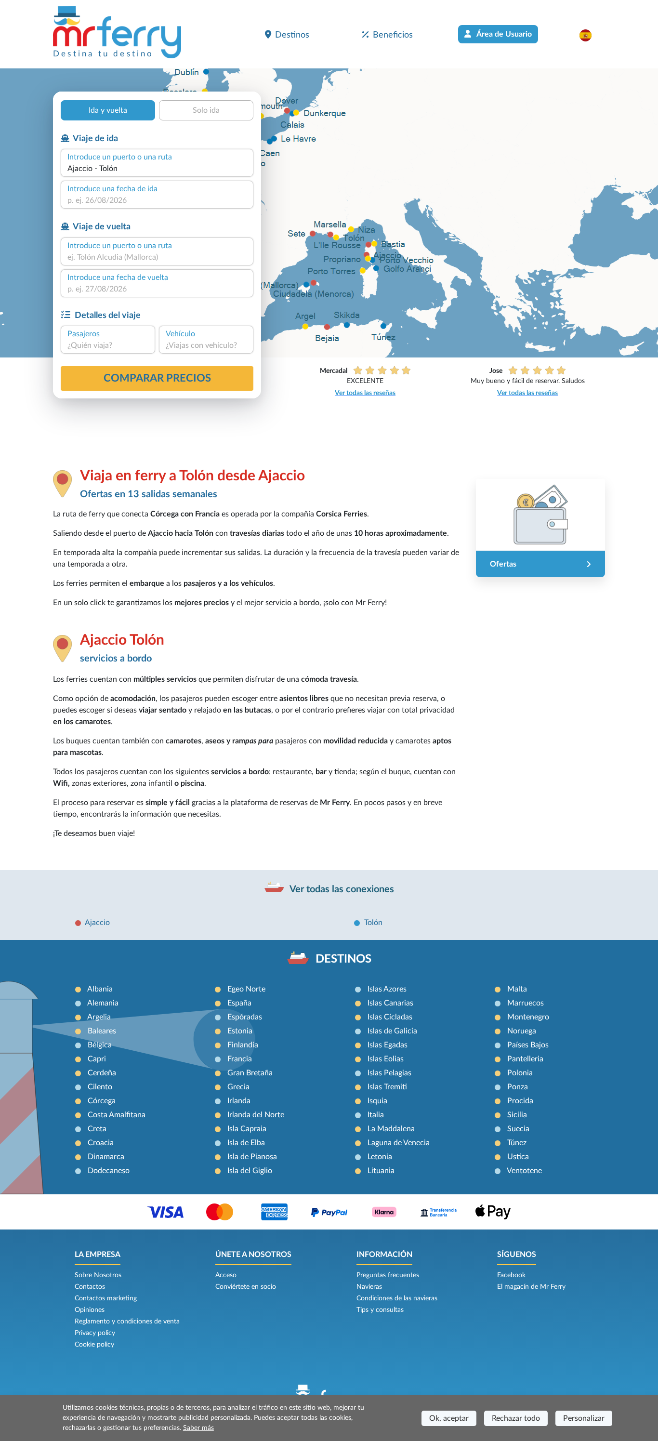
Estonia (239, 1031)
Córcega (102, 1101)
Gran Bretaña (250, 1073)
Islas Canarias (390, 1003)
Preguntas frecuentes (387, 1275)
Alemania (102, 1003)
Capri (97, 1059)
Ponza (517, 1087)
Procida (520, 1101)
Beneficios (393, 35)
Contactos (90, 1286)
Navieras (369, 1286)
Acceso (226, 1275)
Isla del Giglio (249, 1171)
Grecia (238, 1087)
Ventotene (524, 1171)
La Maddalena (391, 1129)
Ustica (518, 1157)
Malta (517, 989)
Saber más (198, 1428)
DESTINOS (343, 959)
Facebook (511, 1275)
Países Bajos (528, 1045)
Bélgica (100, 1045)
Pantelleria (525, 1059)
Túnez (516, 1143)
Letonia (380, 1157)
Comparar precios (157, 378)
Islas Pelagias (389, 1073)
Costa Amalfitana (116, 1115)
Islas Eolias (386, 1059)
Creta (97, 1129)
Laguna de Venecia (399, 1143)
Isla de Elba (246, 1143)
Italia (376, 1115)
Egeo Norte (246, 989)
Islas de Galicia (392, 1031)
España (239, 1003)
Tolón (373, 922)
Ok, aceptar (449, 1418)
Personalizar (584, 1418)
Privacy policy (95, 1333)
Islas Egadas (388, 1045)
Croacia (101, 1143)
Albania (100, 989)
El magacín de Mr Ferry (531, 1286)
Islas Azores (387, 989)
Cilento (100, 1087)
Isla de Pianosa (252, 1157)
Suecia (518, 1129)
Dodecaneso (109, 1171)
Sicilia (517, 1115)
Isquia (377, 1101)
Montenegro (528, 1017)
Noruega (521, 1031)
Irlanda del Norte (255, 1115)
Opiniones (90, 1310)
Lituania (381, 1171)
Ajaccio (97, 922)
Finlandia (242, 1045)
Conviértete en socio (245, 1286)
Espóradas (244, 1017)
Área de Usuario (503, 34)
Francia (239, 1059)
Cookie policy (94, 1344)
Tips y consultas (380, 1310)
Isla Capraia (246, 1129)
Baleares (102, 1031)
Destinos (292, 35)
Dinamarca (106, 1157)
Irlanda (238, 1101)
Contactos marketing (106, 1298)
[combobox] (157, 168)
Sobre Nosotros (98, 1275)
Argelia (99, 1017)
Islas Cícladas (390, 1017)
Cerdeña (102, 1073)
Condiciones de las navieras (396, 1298)
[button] (590, 35)
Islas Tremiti (387, 1087)
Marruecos (525, 1003)
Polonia (520, 1073)
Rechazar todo (516, 1418)
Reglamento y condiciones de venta (127, 1321)
